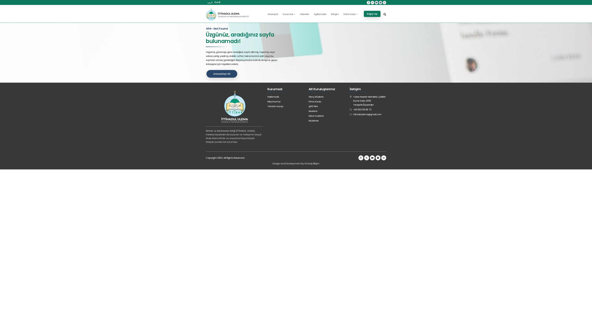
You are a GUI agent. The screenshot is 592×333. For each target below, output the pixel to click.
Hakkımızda (273, 96)
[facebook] (368, 2)
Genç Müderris (316, 96)
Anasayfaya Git (221, 73)
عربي (210, 2)
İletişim (335, 14)
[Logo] (227, 14)
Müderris (313, 111)
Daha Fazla (349, 14)
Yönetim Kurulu (275, 106)
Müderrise (314, 120)
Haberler (304, 14)
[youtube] (376, 2)
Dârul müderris (316, 115)
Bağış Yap (372, 13)
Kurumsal (288, 14)
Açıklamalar (320, 14)
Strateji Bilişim (311, 163)
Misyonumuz (274, 101)
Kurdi (217, 2)
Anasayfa (273, 14)
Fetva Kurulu (315, 101)
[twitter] (372, 2)
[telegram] (380, 2)
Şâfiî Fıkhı (313, 106)
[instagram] (384, 2)
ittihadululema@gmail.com (367, 114)
